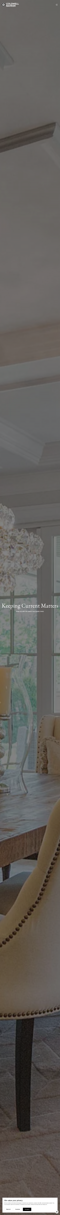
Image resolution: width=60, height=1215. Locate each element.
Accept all (27, 1209)
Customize (17, 1209)
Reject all (8, 1209)
